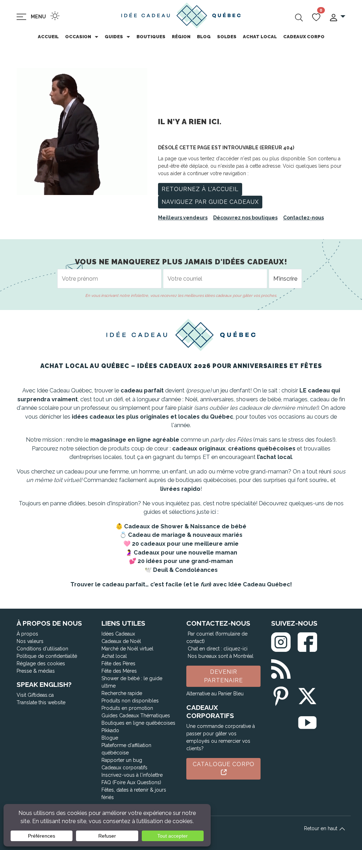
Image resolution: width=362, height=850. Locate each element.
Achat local (260, 36)
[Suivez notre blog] (281, 667)
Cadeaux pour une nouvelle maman (185, 552)
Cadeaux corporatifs (124, 767)
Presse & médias (36, 671)
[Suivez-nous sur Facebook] (307, 640)
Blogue (109, 738)
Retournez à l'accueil (200, 189)
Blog (204, 36)
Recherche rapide (121, 693)
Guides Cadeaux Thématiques (135, 715)
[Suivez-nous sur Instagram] (281, 640)
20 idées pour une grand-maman (185, 561)
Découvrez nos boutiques (245, 217)
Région (181, 36)
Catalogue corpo (224, 764)
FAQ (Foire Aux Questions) (131, 782)
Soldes (227, 36)
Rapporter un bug (121, 760)
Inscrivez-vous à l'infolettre (132, 775)
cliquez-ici (235, 648)
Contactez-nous (303, 217)
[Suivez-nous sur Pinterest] (281, 694)
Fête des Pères (118, 663)
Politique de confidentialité (47, 656)
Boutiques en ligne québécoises (138, 723)
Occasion (78, 36)
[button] (337, 17)
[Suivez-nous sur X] (307, 694)
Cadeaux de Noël (121, 641)
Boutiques (150, 36)
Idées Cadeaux (118, 634)
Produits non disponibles (130, 700)
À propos (27, 634)
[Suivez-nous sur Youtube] (307, 721)
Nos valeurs (30, 641)
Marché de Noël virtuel (127, 648)
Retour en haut (321, 828)
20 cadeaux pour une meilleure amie (185, 543)
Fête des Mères (119, 671)
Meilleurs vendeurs (183, 217)
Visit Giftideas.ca (35, 695)
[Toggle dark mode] (55, 16)
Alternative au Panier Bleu (215, 693)
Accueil (48, 36)
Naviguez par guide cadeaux (210, 202)
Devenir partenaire (223, 676)
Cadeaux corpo (304, 36)
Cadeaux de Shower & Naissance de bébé (185, 526)
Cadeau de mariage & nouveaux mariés (185, 535)
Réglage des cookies (41, 663)
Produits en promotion (127, 708)
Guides (114, 36)
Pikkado (110, 730)
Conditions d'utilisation (42, 648)
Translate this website (41, 702)
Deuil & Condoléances (185, 570)
